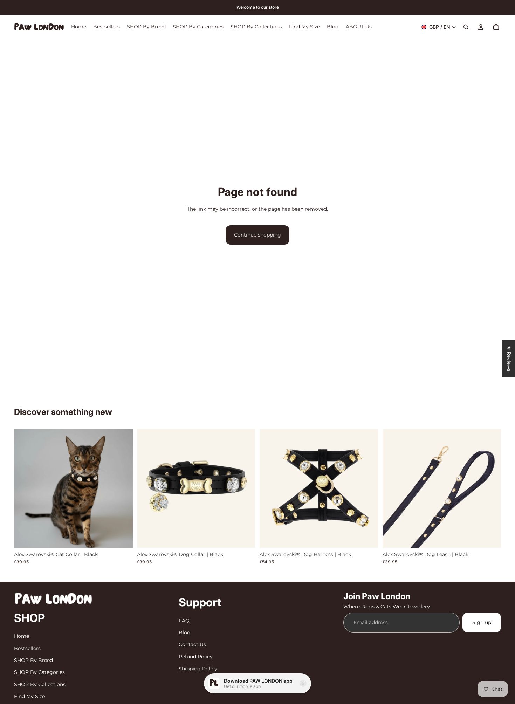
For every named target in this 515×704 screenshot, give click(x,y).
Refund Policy (196, 656)
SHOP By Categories (39, 672)
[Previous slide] (24, 488)
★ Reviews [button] (509, 358)
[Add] (490, 537)
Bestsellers (27, 648)
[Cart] (496, 27)
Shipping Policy (198, 668)
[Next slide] (122, 488)
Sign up (481, 622)
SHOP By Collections (40, 684)
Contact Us (192, 644)
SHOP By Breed (33, 660)
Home (21, 636)
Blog (185, 632)
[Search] (466, 27)
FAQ (184, 620)
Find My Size (29, 696)
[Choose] (122, 537)
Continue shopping (257, 235)
